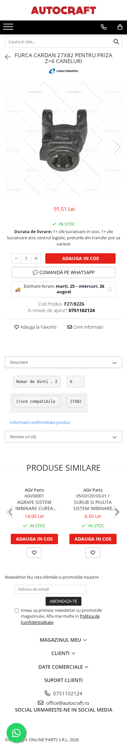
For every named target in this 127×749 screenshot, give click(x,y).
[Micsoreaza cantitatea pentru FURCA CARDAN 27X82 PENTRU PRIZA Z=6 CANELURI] (16, 258)
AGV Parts (34, 490)
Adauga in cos (80, 258)
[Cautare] (116, 41)
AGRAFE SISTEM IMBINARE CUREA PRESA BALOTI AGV (34, 505)
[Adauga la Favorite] (34, 552)
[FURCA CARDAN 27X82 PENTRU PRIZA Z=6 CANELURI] (63, 140)
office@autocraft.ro (67, 703)
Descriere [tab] (19, 362)
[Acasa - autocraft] (63, 10)
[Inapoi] (5, 57)
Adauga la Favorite (38, 327)
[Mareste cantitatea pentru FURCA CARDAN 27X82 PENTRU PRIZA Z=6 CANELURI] (36, 258)
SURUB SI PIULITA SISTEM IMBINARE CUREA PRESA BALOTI (93, 505)
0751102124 (67, 693)
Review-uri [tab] (23, 437)
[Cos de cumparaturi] (120, 26)
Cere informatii (87, 327)
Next (117, 147)
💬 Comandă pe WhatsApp (63, 272)
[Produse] (9, 28)
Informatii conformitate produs (40, 422)
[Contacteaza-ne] (103, 26)
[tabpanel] (63, 140)
